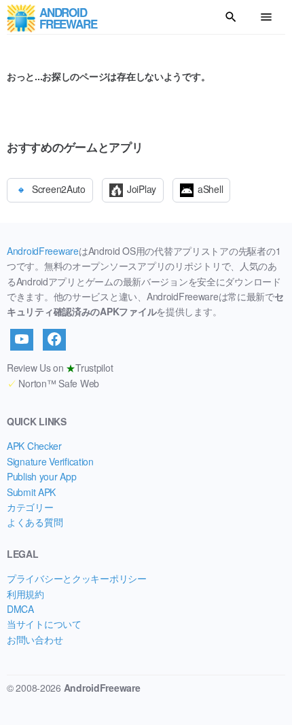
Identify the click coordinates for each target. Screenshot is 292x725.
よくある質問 (34, 522)
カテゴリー (30, 507)
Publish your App (42, 476)
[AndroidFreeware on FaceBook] (54, 340)
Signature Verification (50, 461)
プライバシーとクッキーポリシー (77, 578)
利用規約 (25, 594)
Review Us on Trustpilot (60, 367)
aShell (210, 189)
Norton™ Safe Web (53, 383)
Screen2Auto (59, 189)
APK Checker (34, 446)
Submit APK (31, 492)
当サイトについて (44, 624)
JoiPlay (141, 189)
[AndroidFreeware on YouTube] (21, 340)
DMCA (20, 609)
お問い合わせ (34, 639)
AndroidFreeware (43, 251)
